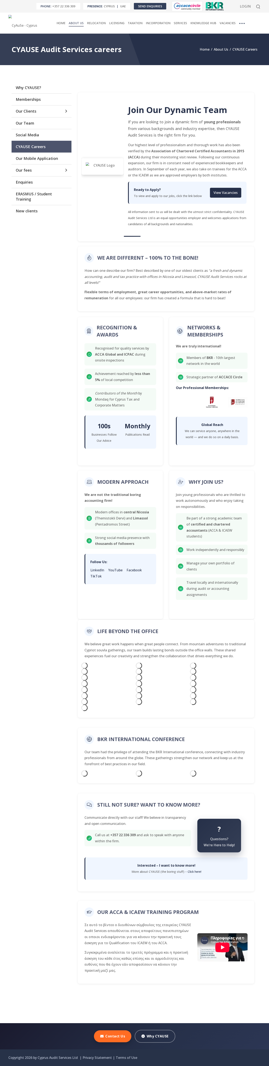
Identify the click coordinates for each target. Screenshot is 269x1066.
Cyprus (109, 6)
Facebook (134, 570)
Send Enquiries (150, 6)
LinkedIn (97, 570)
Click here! (194, 872)
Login (245, 6)
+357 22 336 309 (63, 6)
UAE (123, 6)
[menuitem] (61, 23)
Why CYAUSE (158, 1036)
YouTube (115, 570)
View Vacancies (226, 192)
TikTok (96, 576)
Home (205, 49)
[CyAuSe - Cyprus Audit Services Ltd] (23, 23)
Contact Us (115, 1036)
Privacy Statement (97, 1057)
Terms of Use (126, 1057)
